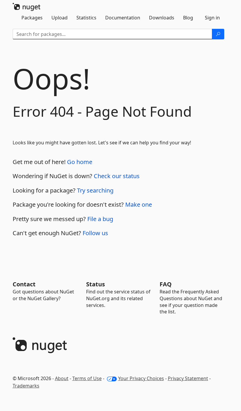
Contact (24, 284)
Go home (79, 162)
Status (95, 284)
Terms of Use (87, 378)
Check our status (117, 176)
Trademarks (26, 385)
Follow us (95, 233)
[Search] (218, 34)
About (61, 378)
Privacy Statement (188, 378)
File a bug (100, 219)
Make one (138, 204)
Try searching (95, 190)
